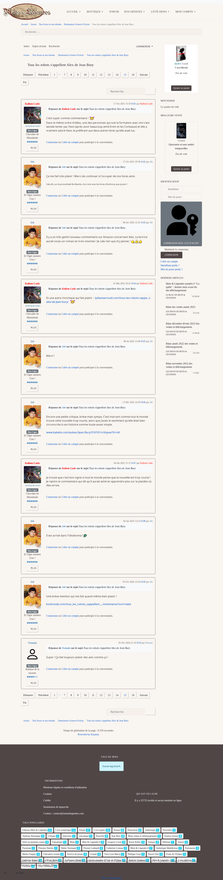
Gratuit (93, 854)
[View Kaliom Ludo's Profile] (32, 115)
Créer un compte (70, 142)
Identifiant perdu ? (170, 265)
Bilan (72, 842)
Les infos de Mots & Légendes (176, 313)
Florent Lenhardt (91, 848)
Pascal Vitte (153, 854)
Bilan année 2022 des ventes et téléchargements (182, 345)
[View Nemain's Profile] (32, 654)
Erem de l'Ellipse (174, 854)
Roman (117, 830)
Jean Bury (116, 836)
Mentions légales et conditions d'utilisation (65, 787)
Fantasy (151, 842)
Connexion (52, 142)
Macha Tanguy (29, 854)
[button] (74, 11)
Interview (67, 836)
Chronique (83, 836)
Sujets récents (39, 46)
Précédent (43, 74)
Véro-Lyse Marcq (112, 854)
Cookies (47, 793)
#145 (143, 341)
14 (117, 74)
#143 (143, 222)
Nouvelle (100, 836)
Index (27, 46)
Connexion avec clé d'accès (181, 243)
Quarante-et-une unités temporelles (181, 146)
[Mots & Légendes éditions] (27, 11)
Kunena (95, 734)
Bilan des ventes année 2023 (180, 307)
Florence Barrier (46, 848)
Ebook (82, 830)
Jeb (32, 161)
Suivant (144, 74)
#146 (143, 402)
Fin (24, 82)
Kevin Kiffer (135, 842)
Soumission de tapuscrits (56, 807)
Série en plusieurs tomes (33, 842)
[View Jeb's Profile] (32, 177)
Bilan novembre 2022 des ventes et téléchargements (179, 365)
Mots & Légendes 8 (139, 848)
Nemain (32, 642)
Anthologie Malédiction (167, 848)
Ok (5, 873)
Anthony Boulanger (31, 836)
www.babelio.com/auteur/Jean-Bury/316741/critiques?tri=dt (83, 432)
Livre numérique (63, 830)
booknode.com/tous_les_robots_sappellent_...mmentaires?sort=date (88, 604)
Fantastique (57, 842)
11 (93, 74)
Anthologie (150, 830)
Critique (51, 836)
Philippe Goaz (134, 854)
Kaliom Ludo (32, 103)
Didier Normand (68, 848)
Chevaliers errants (51, 854)
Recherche (54, 46)
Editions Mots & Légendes (34, 830)
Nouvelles (167, 830)
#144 (133, 283)
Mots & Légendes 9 (91, 842)
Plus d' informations (111, 878)
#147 (133, 463)
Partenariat (190, 848)
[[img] (92, 118)
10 (85, 74)
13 (109, 74)
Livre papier (99, 830)
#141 (133, 104)
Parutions (26, 848)
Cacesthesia (181, 67)
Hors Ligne (32, 131)
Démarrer (28, 74)
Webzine (166, 842)
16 (133, 74)
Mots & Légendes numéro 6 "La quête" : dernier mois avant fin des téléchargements (182, 287)
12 (101, 74)
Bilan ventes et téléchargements (142, 836)
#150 (139, 643)
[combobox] (111, 32)
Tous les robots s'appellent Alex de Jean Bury (112, 109)
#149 (143, 582)
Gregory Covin (114, 842)
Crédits (47, 800)
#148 (143, 521)
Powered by (84, 734)
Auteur (181, 842)
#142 (143, 162)
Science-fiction (171, 836)
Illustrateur (132, 830)
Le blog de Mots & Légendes (175, 296)
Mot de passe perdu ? (172, 269)
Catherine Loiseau (114, 848)
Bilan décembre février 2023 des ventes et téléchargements (182, 325)
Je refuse (20, 873)
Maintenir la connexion (176, 249)
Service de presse (75, 854)
